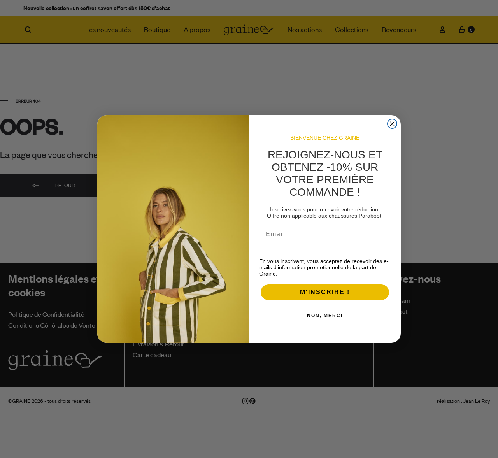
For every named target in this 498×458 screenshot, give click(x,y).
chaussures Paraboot (355, 215)
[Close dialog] (392, 123)
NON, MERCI (325, 315)
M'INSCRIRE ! (325, 292)
